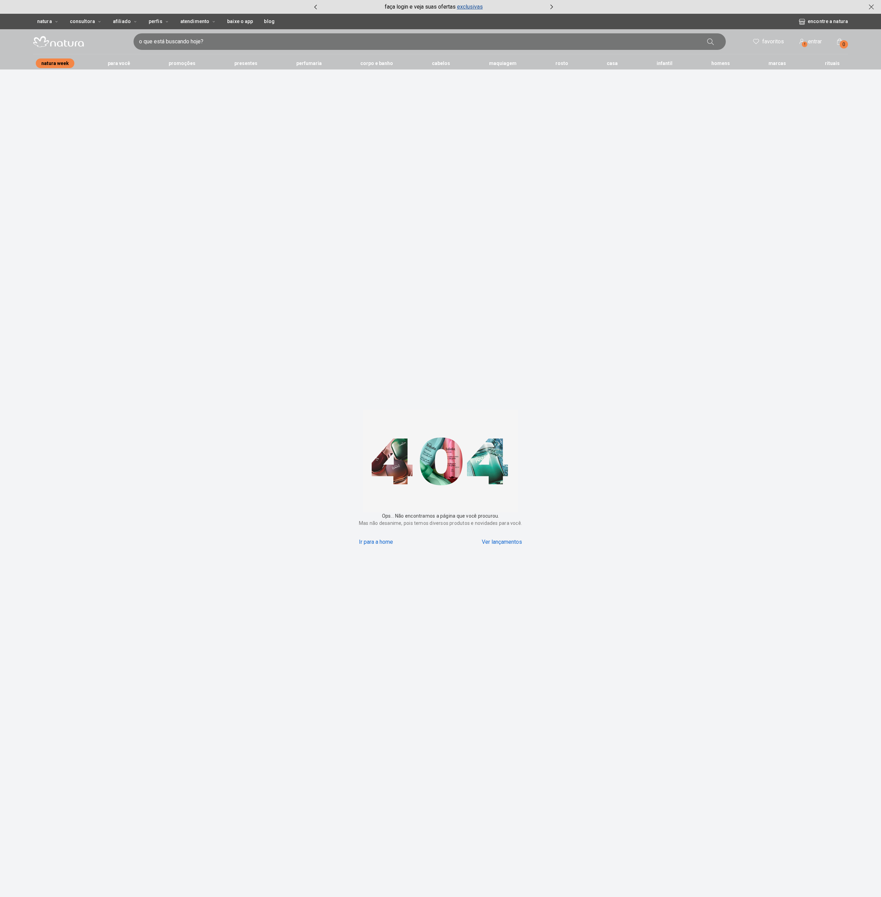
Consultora (82, 21)
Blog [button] (269, 21)
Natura (44, 21)
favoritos (773, 41)
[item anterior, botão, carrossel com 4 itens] (315, 6)
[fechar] (871, 7)
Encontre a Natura (828, 21)
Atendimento (194, 21)
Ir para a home (376, 542)
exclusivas (470, 6)
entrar (813, 42)
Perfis (155, 21)
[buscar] (710, 41)
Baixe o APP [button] (240, 21)
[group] (433, 7)
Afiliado (122, 21)
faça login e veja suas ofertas (420, 6)
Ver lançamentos (502, 542)
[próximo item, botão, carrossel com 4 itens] (551, 6)
